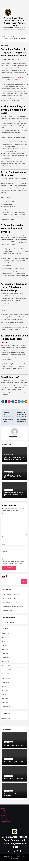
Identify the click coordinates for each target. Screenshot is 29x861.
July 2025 (4, 686)
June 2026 (5, 641)
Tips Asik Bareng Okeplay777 (13, 475)
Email (4, 544)
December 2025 (6, 666)
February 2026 (6, 657)
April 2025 (5, 698)
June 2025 (5, 690)
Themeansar (14, 858)
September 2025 (6, 678)
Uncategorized (5, 45)
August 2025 (5, 682)
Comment (5, 514)
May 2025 (5, 694)
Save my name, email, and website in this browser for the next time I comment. (13, 562)
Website (4, 551)
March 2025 (5, 702)
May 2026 (5, 645)
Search (4, 576)
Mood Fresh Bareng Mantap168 (14, 457)
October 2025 (6, 674)
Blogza (23, 856)
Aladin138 (3, 811)
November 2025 (6, 670)
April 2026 (5, 649)
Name (4, 537)
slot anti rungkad (5, 821)
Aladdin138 (4, 817)
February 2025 (6, 706)
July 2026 (4, 637)
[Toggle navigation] (2, 19)
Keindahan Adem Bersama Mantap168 (12, 606)
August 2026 (5, 633)
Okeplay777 (16, 79)
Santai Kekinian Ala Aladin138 (13, 493)
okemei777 (8, 59)
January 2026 (5, 662)
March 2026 (5, 653)
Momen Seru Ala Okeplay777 (10, 610)
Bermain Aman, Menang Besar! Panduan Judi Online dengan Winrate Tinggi (14, 22)
